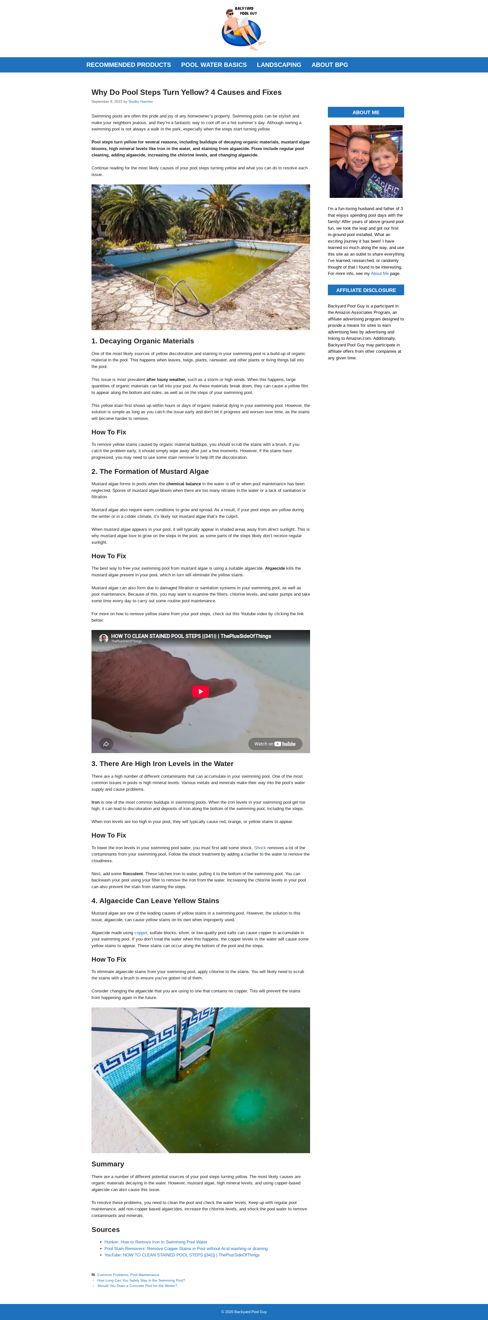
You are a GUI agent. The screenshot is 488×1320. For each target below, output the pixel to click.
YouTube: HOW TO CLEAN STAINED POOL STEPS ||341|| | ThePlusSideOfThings (182, 1255)
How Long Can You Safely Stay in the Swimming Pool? (141, 1280)
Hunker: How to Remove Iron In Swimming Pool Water (155, 1242)
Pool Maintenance (144, 1275)
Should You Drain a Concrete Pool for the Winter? (137, 1286)
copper (140, 932)
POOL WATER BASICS (214, 64)
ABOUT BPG (330, 64)
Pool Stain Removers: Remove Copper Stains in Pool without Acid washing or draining (186, 1248)
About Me (380, 273)
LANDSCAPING (279, 64)
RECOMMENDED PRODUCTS (128, 64)
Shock (260, 847)
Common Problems (112, 1275)
